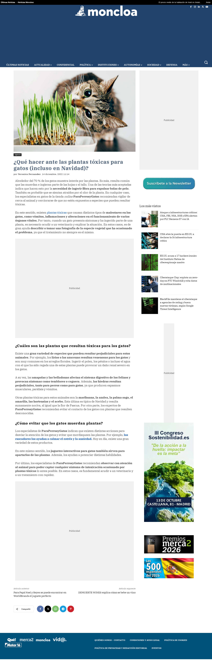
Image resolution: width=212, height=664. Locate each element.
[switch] (147, 331)
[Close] (163, 279)
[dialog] (106, 332)
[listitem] (106, 324)
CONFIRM (83, 380)
